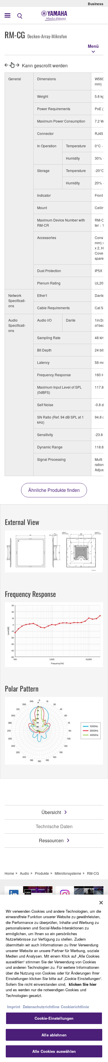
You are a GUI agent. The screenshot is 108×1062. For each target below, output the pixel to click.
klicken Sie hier (82, 984)
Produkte (42, 873)
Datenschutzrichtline (41, 1006)
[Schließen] (101, 902)
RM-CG (93, 873)
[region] (54, 978)
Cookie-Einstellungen (54, 1018)
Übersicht (51, 812)
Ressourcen (51, 840)
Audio (24, 873)
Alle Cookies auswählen (54, 1051)
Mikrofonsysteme (68, 873)
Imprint (13, 1006)
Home (9, 873)
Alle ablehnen (54, 1035)
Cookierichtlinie (75, 1006)
